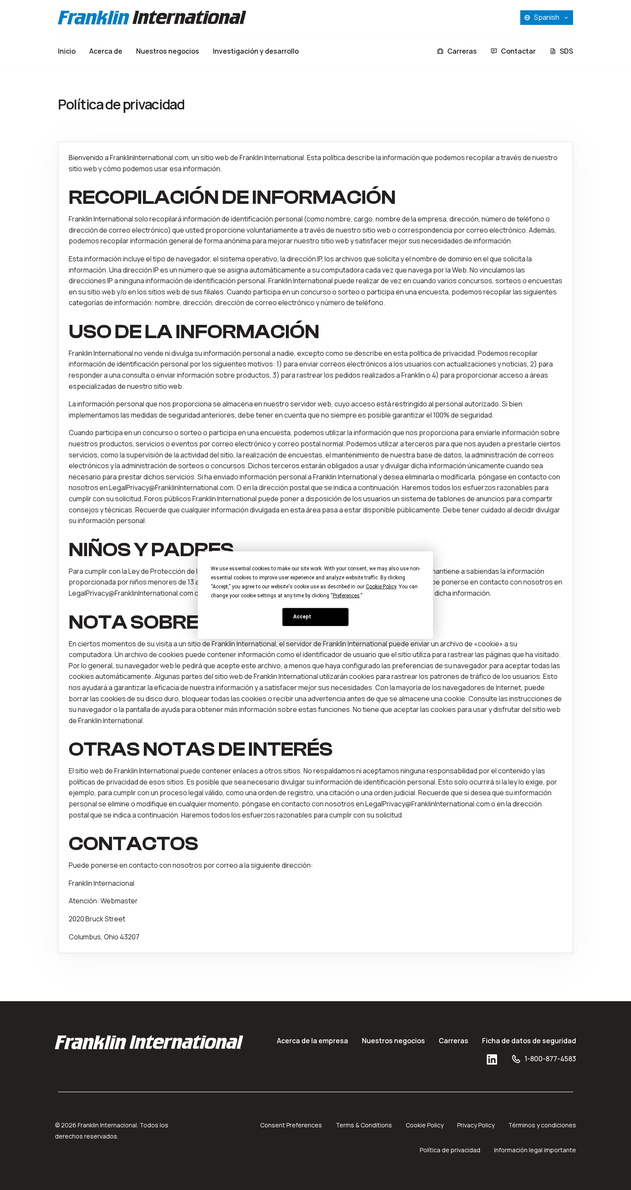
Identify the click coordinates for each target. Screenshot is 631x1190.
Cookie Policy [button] (381, 586)
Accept (302, 617)
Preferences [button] (346, 595)
